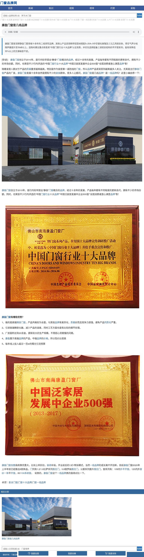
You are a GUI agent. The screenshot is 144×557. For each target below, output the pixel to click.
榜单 (92, 8)
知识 (51, 8)
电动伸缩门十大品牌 (40, 19)
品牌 (70, 59)
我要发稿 (72, 553)
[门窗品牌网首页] (8, 2)
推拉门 (56, 469)
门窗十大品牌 (6, 19)
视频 (71, 8)
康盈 (4, 317)
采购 (133, 8)
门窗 (59, 59)
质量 (29, 69)
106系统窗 (26, 473)
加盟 (13, 465)
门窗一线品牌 (86, 19)
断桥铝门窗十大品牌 (22, 19)
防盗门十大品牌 (99, 19)
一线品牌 (112, 73)
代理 (112, 8)
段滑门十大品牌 (128, 19)
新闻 (30, 8)
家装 (58, 73)
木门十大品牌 (73, 19)
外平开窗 (124, 469)
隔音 (19, 322)
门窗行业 (54, 63)
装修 (49, 465)
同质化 (107, 322)
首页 (10, 8)
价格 (46, 338)
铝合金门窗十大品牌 (58, 19)
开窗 (13, 473)
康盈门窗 (14, 59)
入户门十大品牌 (113, 19)
